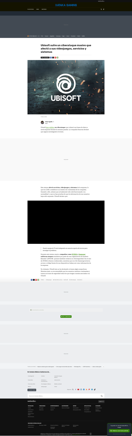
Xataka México (31, 425)
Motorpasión (76, 407)
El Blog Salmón (99, 407)
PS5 (42, 36)
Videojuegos (66, 5)
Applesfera (30, 411)
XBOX (37, 9)
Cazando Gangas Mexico (58, 376)
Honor (68, 36)
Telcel (55, 386)
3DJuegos (41, 407)
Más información (76, 434)
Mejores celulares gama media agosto (45, 366)
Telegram (84, 389)
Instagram (81, 389)
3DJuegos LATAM (42, 425)
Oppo (63, 36)
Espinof (52, 409)
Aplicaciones (57, 380)
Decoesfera (86, 409)
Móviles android (58, 384)
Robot (78, 36)
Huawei (46, 36)
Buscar (101, 396)
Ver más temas (31, 390)
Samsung (58, 36)
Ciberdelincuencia (58, 279)
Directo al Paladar (65, 407)
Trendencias (87, 407)
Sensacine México (54, 425)
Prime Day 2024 (31, 384)
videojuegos (44, 386)
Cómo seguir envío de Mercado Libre (64, 366)
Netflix (83, 36)
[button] (49, 121)
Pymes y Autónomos (98, 410)
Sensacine (52, 407)
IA (38, 36)
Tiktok (95, 389)
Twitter (101, 9)
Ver (66, 316)
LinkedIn (92, 389)
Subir (100, 401)
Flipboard (55, 57)
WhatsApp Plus (77, 366)
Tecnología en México (46, 384)
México (29, 386)
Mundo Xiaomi (31, 416)
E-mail (57, 57)
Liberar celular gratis (96, 366)
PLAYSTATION (31, 9)
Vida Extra (41, 409)
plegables (52, 36)
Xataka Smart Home (31, 414)
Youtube (78, 389)
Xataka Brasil (31, 427)
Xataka (29, 407)
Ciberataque (73, 279)
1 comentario (46, 57)
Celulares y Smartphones (44, 380)
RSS (86, 389)
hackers (80, 279)
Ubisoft (66, 279)
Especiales (30, 380)
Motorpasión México (76, 426)
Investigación (31, 376)
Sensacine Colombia (52, 427)
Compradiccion (87, 411)
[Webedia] (101, 1)
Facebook (104, 9)
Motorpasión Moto (77, 409)
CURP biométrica (86, 366)
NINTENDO (44, 9)
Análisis (43, 376)
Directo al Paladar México (65, 426)
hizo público (50, 127)
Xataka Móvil (30, 409)
